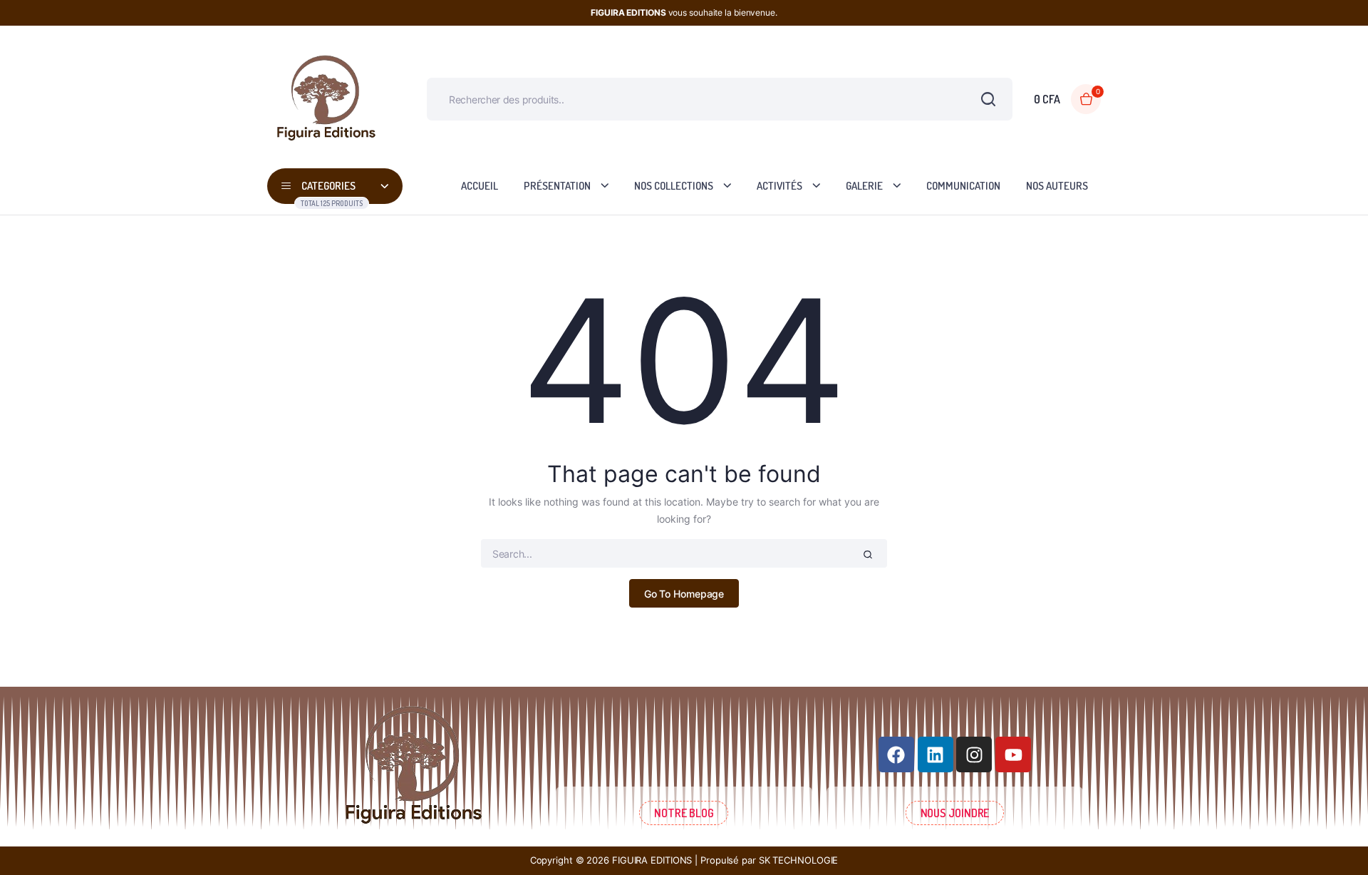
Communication (963, 186)
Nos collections (673, 186)
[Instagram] (974, 754)
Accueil (479, 186)
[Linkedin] (935, 754)
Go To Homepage (684, 594)
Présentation (557, 186)
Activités (779, 186)
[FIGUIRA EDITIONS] (325, 99)
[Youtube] (1013, 754)
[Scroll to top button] (1336, 843)
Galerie (864, 186)
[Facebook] (896, 754)
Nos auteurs (1057, 186)
